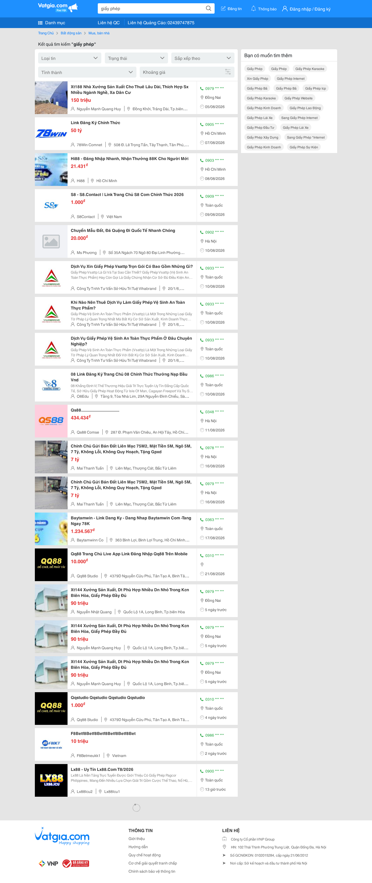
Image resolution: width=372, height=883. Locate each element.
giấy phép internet (290, 78)
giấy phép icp (315, 88)
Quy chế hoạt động (145, 854)
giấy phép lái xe (260, 117)
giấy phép (255, 68)
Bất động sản (71, 32)
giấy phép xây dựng (262, 137)
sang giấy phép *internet (306, 137)
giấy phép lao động (305, 107)
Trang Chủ (46, 32)
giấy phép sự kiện (304, 147)
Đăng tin (235, 8)
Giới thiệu (137, 838)
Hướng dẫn (138, 846)
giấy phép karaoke (309, 68)
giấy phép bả (257, 88)
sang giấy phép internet (299, 117)
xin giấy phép (257, 78)
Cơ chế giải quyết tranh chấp (153, 863)
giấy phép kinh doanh (264, 107)
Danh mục (54, 22)
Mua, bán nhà (99, 32)
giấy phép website (299, 98)
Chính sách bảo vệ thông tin (152, 871)
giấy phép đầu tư (260, 127)
